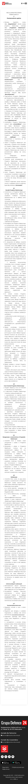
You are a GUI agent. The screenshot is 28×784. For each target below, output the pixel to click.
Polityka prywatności (18, 767)
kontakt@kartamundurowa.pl (11, 742)
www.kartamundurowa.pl (18, 614)
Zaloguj (24, 3)
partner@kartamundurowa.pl (11, 735)
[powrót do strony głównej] (6, 3)
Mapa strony (6, 769)
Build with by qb (14, 779)
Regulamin (5, 767)
